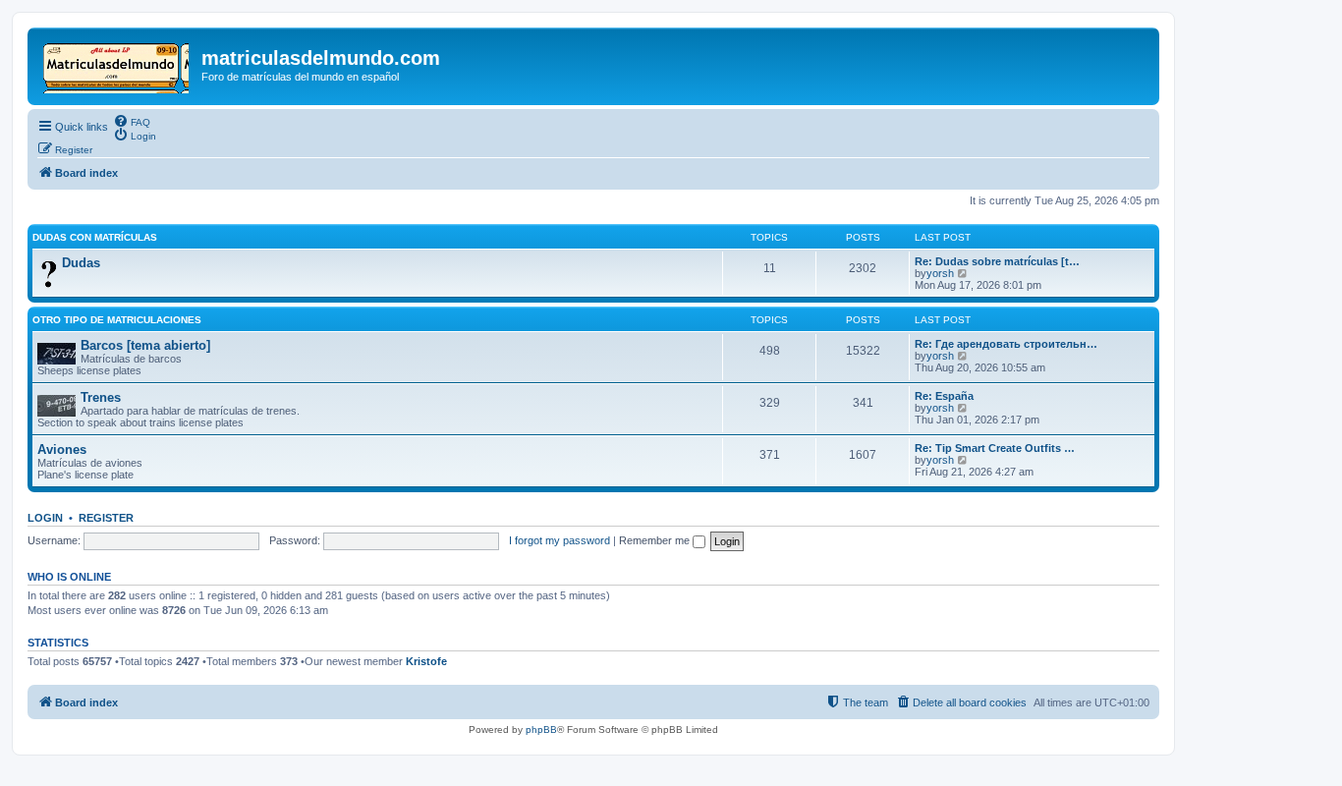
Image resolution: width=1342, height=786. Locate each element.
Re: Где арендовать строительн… (1006, 344)
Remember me (656, 540)
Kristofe (426, 661)
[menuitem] (131, 121)
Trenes (101, 397)
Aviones (61, 449)
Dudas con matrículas (94, 237)
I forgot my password (559, 540)
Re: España (944, 396)
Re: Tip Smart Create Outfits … (995, 448)
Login (45, 518)
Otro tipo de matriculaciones (116, 319)
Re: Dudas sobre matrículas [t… (997, 261)
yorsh (940, 273)
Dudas (81, 262)
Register (106, 518)
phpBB (541, 729)
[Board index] (116, 63)
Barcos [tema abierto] (145, 345)
